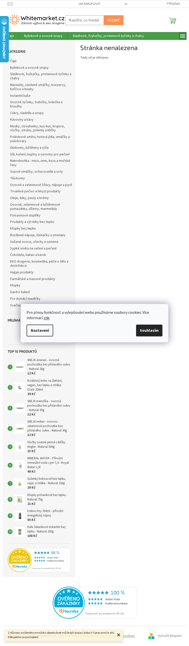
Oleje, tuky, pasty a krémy (29, 198)
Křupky (15, 285)
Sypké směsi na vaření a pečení (33, 248)
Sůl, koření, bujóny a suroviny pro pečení (40, 154)
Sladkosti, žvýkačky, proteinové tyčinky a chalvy (40, 76)
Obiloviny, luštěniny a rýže (29, 147)
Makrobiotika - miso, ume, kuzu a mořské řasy (40, 162)
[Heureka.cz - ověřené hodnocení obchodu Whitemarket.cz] (94, 602)
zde (46, 318)
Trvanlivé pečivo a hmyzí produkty (35, 191)
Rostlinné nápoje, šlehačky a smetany (37, 235)
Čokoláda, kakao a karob (28, 254)
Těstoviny (17, 178)
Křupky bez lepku (23, 228)
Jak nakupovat (89, 4)
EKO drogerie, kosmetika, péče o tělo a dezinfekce (39, 263)
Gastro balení (20, 292)
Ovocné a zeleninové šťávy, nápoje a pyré (41, 184)
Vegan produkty (21, 272)
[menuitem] (11, 36)
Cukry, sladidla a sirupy (27, 113)
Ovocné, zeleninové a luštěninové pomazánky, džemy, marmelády (35, 206)
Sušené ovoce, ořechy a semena (34, 241)
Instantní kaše (20, 95)
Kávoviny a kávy (21, 119)
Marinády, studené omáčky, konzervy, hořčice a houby (38, 87)
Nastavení (40, 330)
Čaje (13, 61)
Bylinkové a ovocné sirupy (29, 67)
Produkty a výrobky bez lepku (32, 221)
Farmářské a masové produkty (32, 279)
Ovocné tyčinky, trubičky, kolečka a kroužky (36, 104)
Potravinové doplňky (25, 215)
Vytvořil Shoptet (170, 635)
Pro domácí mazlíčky (25, 298)
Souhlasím (149, 330)
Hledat (114, 20)
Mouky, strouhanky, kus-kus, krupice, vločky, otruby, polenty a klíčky (37, 128)
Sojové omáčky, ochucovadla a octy (36, 171)
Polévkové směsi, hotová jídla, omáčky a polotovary (40, 139)
